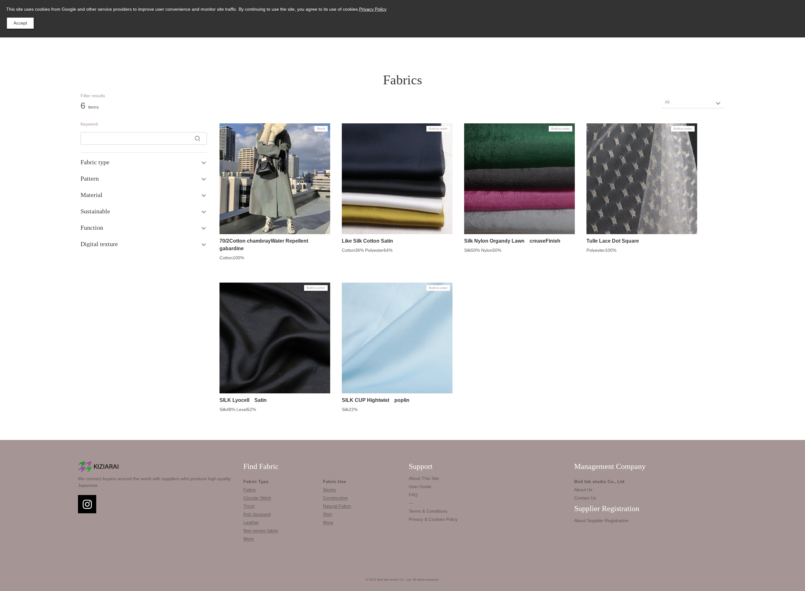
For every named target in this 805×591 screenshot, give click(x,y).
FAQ (413, 494)
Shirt (327, 514)
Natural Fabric (337, 506)
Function (91, 227)
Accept (20, 22)
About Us (583, 489)
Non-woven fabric (260, 530)
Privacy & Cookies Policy (433, 519)
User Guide (420, 486)
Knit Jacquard (257, 514)
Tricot (248, 506)
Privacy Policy (372, 9)
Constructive (335, 497)
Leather (251, 522)
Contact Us (585, 497)
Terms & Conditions (428, 511)
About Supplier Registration (601, 520)
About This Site (424, 478)
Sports (329, 489)
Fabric (249, 489)
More (248, 538)
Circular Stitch (257, 497)
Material (91, 195)
